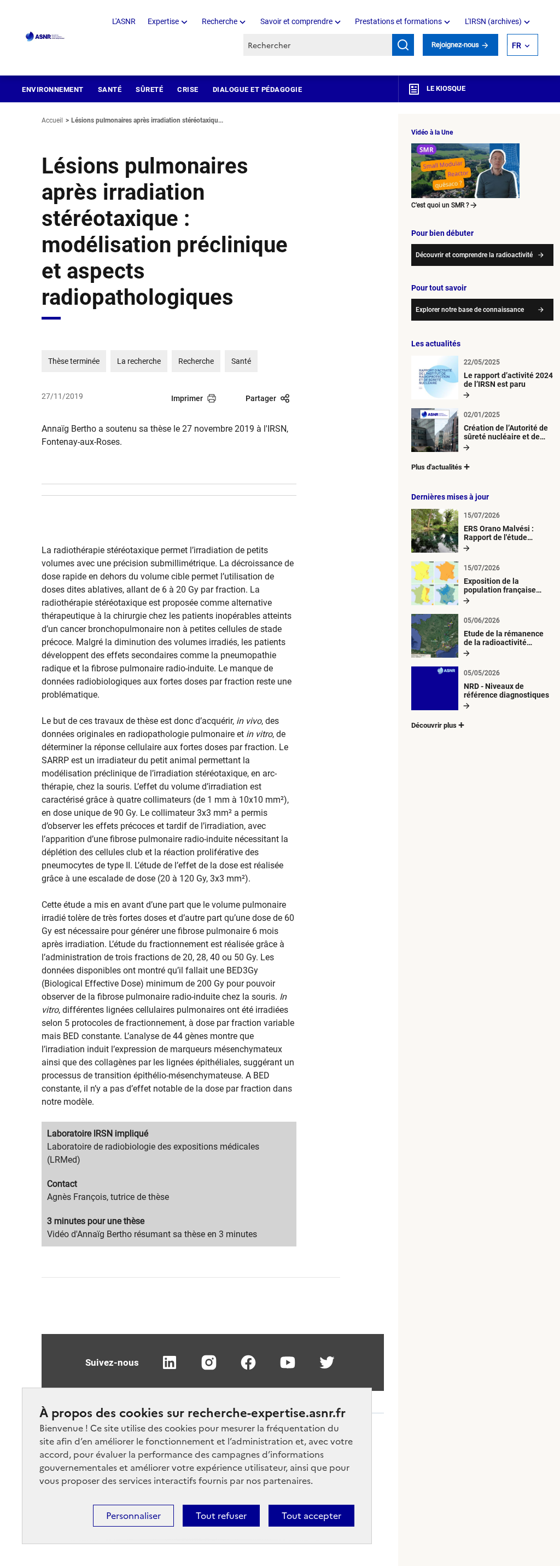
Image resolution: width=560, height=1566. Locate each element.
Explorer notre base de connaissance (470, 310)
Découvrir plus (434, 725)
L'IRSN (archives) (493, 21)
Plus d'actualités (436, 467)
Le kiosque (445, 88)
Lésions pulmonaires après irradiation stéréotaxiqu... (147, 120)
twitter (327, 1362)
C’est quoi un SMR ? (440, 205)
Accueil (52, 120)
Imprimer (187, 398)
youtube (288, 1362)
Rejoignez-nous (456, 44)
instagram (209, 1362)
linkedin (169, 1362)
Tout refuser (221, 1515)
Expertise (163, 21)
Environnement (53, 89)
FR (516, 45)
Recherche (219, 21)
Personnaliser (133, 1515)
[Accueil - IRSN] (45, 36)
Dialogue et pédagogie (257, 89)
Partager (261, 398)
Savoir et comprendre (296, 21)
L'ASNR (124, 21)
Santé (110, 89)
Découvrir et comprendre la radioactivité (474, 255)
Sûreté (149, 89)
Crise (188, 89)
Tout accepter (311, 1515)
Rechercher (403, 45)
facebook (248, 1362)
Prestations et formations (398, 21)
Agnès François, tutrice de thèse (108, 1197)
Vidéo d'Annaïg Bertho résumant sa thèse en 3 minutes (152, 1234)
